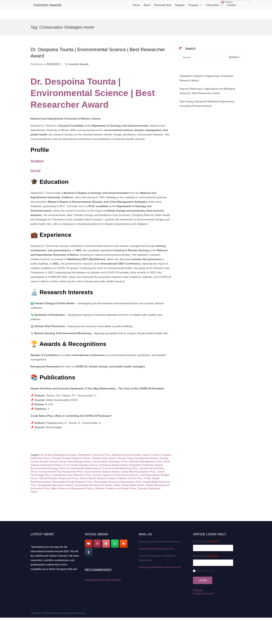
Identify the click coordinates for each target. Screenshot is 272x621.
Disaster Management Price (146, 461)
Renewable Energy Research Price (72, 481)
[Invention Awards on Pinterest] (106, 544)
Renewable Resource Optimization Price (118, 481)
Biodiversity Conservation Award (131, 454)
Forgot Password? (203, 593)
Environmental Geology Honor (48, 468)
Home (136, 5)
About (147, 5)
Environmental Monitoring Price (120, 468)
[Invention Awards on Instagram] (97, 544)
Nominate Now (162, 5)
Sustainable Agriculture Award (55, 485)
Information (212, 5)
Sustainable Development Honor (93, 485)
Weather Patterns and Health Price (115, 488)
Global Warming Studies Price (138, 471)
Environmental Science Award (102, 471)
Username (206, 541)
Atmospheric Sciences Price (94, 454)
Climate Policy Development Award (137, 458)
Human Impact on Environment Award (115, 474)
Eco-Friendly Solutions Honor (80, 464)
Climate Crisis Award (104, 458)
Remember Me (205, 570)
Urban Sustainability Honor (129, 485)
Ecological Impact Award (113, 464)
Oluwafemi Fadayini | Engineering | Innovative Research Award (206, 78)
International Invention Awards (103, 579)
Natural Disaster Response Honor (58, 478)
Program (194, 5)
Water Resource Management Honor (72, 488)
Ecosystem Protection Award (145, 464)
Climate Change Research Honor (71, 458)
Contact (231, 5)
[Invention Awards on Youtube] (89, 544)
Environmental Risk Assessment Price (61, 471)
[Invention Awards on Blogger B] (123, 544)
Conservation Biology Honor (74, 461)
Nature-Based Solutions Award (97, 478)
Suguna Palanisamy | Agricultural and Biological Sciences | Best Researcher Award (207, 91)
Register (180, 5)
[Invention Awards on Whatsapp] (115, 544)
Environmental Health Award (83, 468)
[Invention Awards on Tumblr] (89, 552)
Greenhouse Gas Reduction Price (71, 474)
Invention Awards (47, 5)
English (228, 2)
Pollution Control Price (130, 478)
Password (206, 555)
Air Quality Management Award (59, 454)
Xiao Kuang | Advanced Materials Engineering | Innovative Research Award (206, 103)
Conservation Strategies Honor (110, 461)
